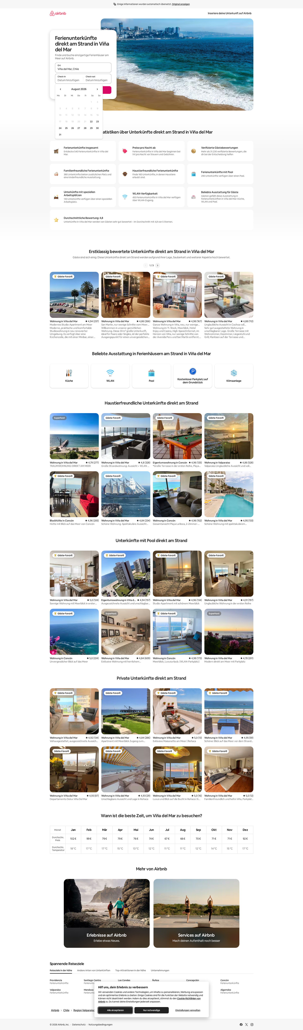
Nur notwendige (151, 1010)
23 (97, 121)
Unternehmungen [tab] (160, 970)
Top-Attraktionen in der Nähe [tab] (130, 970)
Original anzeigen (181, 4)
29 (91, 128)
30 (97, 128)
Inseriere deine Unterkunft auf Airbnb (229, 13)
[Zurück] (145, 265)
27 (78, 128)
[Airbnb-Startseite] (58, 13)
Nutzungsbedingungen (100, 1024)
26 (72, 128)
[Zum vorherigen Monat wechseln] (61, 89)
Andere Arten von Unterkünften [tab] (93, 970)
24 (60, 128)
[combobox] (83, 69)
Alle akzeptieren (115, 1010)
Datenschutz (79, 1024)
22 (91, 121)
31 (60, 134)
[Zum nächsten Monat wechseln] (97, 89)
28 (85, 128)
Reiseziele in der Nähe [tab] (61, 970)
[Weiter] (157, 265)
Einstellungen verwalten (187, 1010)
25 (66, 128)
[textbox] (69, 80)
